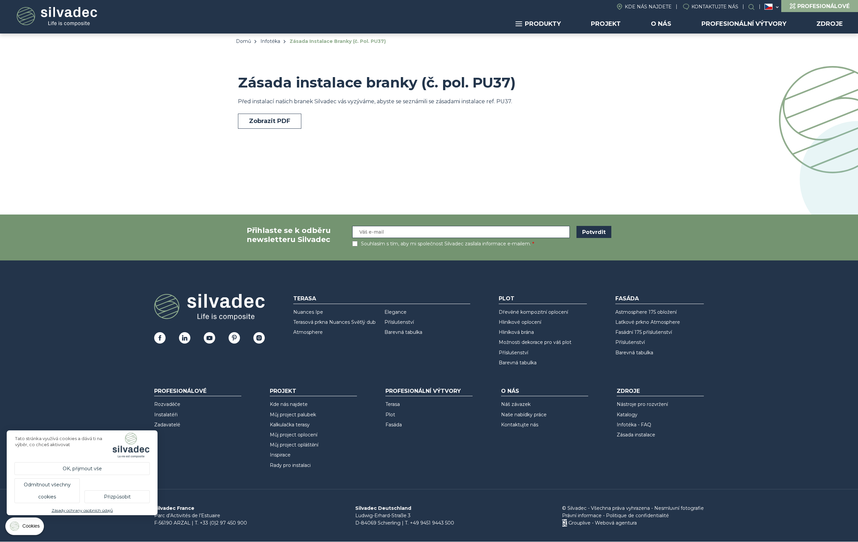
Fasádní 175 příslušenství (643, 332)
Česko (768, 7)
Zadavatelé (167, 425)
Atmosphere (308, 332)
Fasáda (627, 298)
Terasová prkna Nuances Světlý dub (334, 322)
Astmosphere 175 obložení (646, 312)
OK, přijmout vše (82, 469)
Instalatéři (166, 415)
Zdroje (829, 23)
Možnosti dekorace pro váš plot (535, 342)
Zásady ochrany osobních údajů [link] (82, 510)
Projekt (606, 23)
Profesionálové (180, 391)
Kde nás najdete (648, 7)
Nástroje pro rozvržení (642, 404)
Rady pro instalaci (290, 465)
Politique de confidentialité (637, 516)
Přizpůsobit (117, 497)
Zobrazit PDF (269, 121)
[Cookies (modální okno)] (25, 528)
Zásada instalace (636, 435)
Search (755, 7)
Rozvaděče (167, 404)
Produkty (543, 23)
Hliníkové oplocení (520, 322)
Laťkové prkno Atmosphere (647, 322)
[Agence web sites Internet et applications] (564, 523)
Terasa (304, 298)
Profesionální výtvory (743, 23)
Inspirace (280, 455)
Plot (506, 298)
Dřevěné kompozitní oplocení (533, 312)
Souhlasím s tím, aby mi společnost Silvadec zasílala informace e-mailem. (446, 244)
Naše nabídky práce (524, 415)
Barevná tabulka (403, 332)
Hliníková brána (516, 332)
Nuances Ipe (308, 312)
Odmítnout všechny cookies (47, 491)
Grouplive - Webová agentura (602, 523)
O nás (661, 23)
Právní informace (582, 516)
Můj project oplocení (293, 435)
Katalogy (627, 415)
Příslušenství (399, 322)
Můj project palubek (293, 415)
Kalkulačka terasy (290, 425)
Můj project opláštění (294, 445)
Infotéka (270, 41)
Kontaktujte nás (714, 7)
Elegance (395, 312)
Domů (243, 41)
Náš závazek (516, 404)
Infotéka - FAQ (634, 425)
